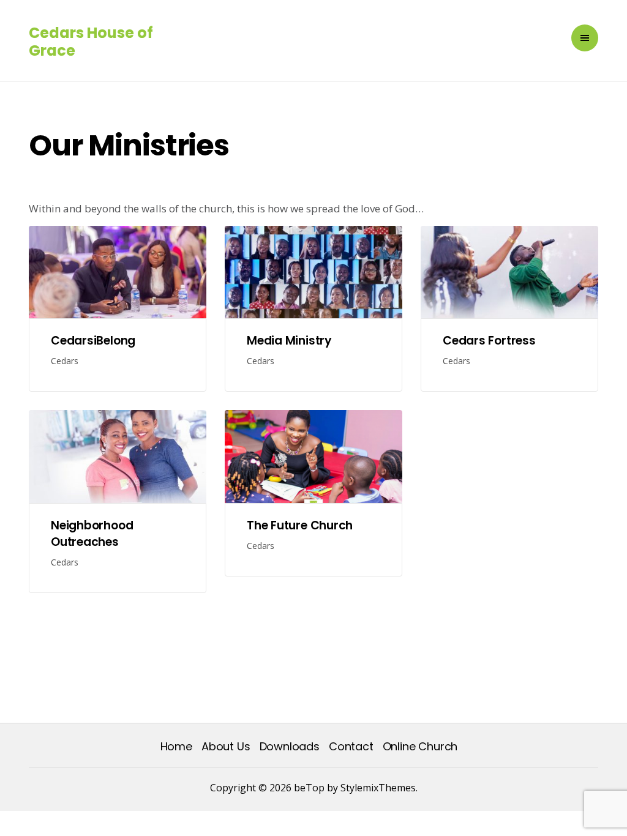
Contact (351, 746)
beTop (308, 787)
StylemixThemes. (379, 787)
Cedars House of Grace (91, 42)
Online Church (420, 746)
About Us (225, 746)
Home (176, 746)
